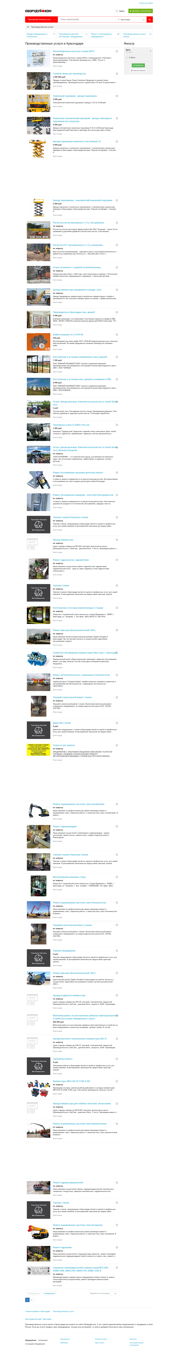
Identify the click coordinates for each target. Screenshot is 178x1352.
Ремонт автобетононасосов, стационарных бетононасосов (81, 675)
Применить (139, 65)
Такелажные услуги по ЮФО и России (71, 425)
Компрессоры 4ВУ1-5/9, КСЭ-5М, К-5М (71, 1081)
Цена (129, 51)
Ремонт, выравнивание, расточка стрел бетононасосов (79, 903)
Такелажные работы (63, 1059)
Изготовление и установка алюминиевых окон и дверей (80, 357)
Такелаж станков (61, 585)
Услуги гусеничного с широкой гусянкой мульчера (77, 267)
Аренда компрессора (63, 540)
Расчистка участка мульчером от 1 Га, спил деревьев (78, 223)
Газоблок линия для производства (69, 74)
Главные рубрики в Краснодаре (37, 1311)
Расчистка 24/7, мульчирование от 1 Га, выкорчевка (78, 245)
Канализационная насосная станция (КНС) (73, 51)
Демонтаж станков (62, 723)
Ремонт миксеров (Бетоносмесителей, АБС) (74, 630)
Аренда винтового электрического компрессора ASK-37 (80, 1039)
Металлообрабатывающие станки (69, 877)
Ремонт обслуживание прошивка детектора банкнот (78, 473)
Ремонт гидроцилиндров (65, 826)
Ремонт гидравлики (62, 1247)
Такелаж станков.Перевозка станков (70, 517)
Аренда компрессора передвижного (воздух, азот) (77, 290)
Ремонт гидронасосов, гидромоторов (71, 560)
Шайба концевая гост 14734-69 (68, 334)
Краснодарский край (33, 1319)
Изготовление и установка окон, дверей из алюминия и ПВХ (82, 379)
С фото (131, 57)
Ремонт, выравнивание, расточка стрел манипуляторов (79, 1124)
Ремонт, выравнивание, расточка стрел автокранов (78, 1225)
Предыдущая (34, 1293)
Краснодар (47, 1319)
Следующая (49, 1293)
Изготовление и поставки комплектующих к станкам (78, 608)
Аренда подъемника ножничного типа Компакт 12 (77, 141)
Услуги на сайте (146, 3)
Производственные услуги (63, 1311)
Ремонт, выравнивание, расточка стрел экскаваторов (78, 804)
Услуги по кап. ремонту (64, 745)
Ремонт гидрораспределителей (68, 1182)
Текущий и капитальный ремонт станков (72, 697)
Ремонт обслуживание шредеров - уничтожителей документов (83, 495)
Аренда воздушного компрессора (69, 995)
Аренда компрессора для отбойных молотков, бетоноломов (82, 1103)
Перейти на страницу (100, 1293)
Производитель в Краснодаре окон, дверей (74, 312)
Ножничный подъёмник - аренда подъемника (75, 96)
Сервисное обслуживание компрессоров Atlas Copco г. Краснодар (85, 653)
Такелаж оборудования (64, 951)
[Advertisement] (72, 178)
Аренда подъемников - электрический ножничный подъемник (82, 200)
